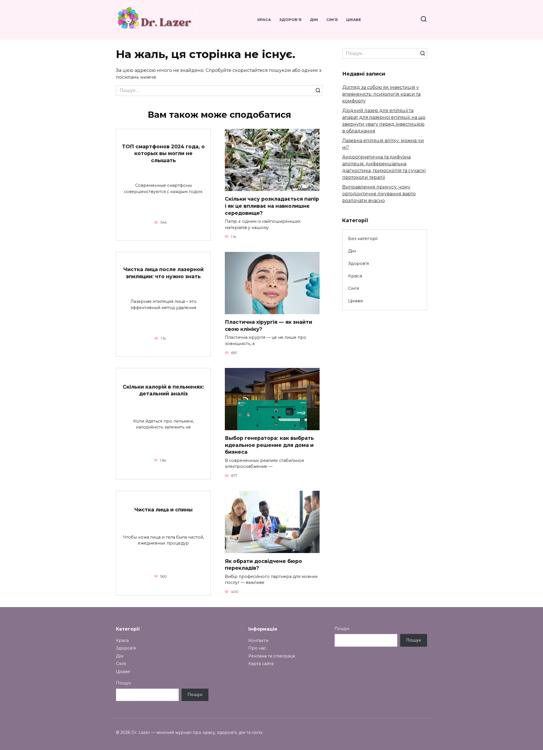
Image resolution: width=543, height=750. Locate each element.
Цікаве (353, 20)
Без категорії (363, 238)
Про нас (257, 648)
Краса (264, 20)
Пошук (123, 682)
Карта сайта (260, 663)
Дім (314, 20)
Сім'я (353, 288)
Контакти (258, 640)
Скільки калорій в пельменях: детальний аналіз (163, 390)
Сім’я (332, 20)
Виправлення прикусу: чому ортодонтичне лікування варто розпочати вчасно (379, 193)
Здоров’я (290, 20)
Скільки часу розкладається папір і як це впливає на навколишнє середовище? (272, 206)
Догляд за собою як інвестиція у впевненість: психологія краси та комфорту (381, 94)
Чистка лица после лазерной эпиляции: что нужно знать (163, 272)
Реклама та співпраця (271, 656)
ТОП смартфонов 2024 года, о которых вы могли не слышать (163, 153)
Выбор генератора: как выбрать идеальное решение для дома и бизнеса (269, 445)
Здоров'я (358, 263)
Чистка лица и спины (163, 510)
